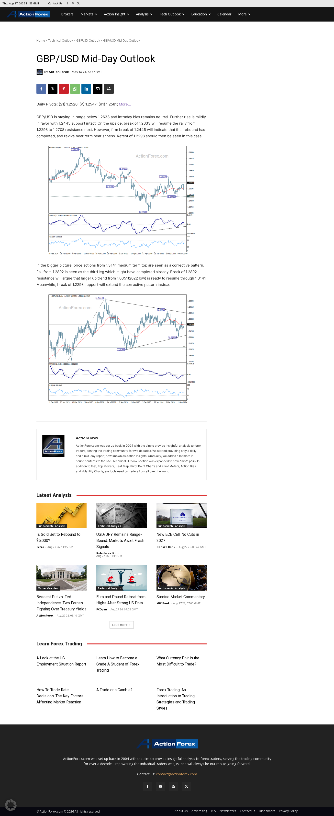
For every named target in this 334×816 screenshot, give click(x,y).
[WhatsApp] (75, 89)
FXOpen (101, 609)
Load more (120, 625)
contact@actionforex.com (176, 774)
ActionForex (59, 71)
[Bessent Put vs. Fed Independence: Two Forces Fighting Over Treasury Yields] (61, 578)
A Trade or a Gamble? (114, 690)
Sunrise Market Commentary (180, 597)
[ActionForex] (40, 72)
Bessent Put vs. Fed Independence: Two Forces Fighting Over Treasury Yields (61, 603)
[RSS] (73, 3)
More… (125, 104)
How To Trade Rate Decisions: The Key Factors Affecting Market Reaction (59, 696)
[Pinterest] (64, 89)
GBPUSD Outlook (88, 40)
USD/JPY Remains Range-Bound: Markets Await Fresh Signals (120, 540)
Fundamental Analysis (52, 526)
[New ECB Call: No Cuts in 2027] (181, 515)
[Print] (109, 89)
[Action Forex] (28, 14)
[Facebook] (67, 3)
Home (40, 40)
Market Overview (48, 588)
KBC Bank (163, 603)
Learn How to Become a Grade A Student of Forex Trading (117, 664)
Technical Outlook (60, 40)
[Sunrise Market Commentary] (181, 578)
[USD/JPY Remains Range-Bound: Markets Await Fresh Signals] (121, 515)
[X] (78, 3)
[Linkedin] (86, 89)
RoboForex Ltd (106, 553)
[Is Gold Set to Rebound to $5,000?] (61, 515)
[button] (11, 805)
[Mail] (160, 786)
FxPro (40, 547)
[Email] (97, 89)
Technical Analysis (109, 526)
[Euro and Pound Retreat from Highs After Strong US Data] (121, 578)
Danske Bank (165, 547)
